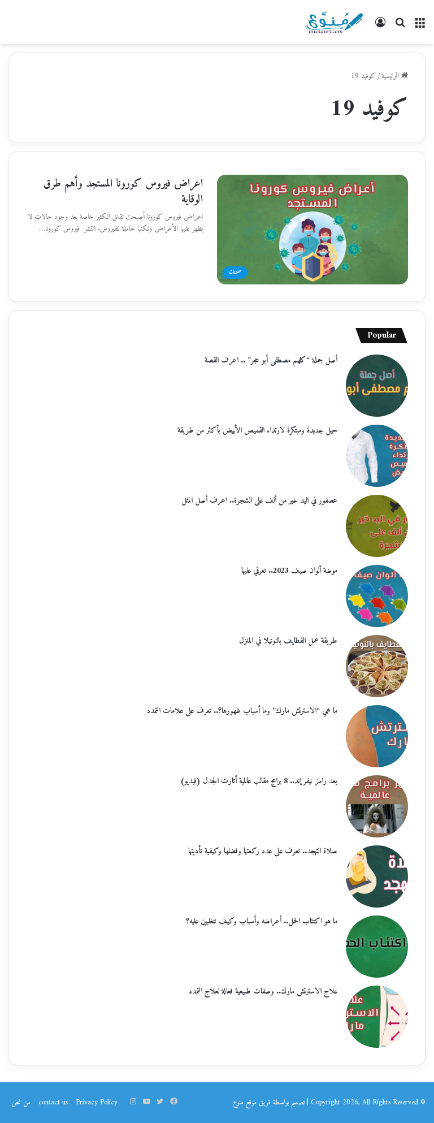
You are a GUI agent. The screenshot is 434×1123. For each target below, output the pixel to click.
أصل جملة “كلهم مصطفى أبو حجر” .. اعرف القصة (271, 360)
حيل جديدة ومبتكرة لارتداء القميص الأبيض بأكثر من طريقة (257, 431)
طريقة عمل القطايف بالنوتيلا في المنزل (288, 641)
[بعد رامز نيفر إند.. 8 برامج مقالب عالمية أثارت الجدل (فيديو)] (377, 806)
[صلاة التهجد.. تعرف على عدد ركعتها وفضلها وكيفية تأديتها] (377, 876)
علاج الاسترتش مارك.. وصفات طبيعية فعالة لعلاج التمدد (263, 991)
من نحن (21, 1102)
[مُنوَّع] (334, 22)
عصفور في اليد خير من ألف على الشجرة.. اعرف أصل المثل (259, 501)
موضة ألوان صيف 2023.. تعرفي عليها (289, 571)
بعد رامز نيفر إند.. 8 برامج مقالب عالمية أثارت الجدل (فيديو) (258, 781)
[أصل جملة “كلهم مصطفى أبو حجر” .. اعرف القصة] (377, 386)
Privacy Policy (97, 1102)
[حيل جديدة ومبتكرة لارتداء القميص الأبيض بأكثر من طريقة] (377, 456)
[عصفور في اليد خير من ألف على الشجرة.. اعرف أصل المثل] (377, 526)
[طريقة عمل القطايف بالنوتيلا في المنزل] (377, 666)
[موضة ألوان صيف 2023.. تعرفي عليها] (377, 596)
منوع (238, 1102)
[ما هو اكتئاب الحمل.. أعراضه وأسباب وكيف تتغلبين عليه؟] (377, 946)
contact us (53, 1102)
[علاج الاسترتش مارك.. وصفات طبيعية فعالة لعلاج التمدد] (377, 1017)
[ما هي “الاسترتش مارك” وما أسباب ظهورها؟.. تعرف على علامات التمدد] (377, 736)
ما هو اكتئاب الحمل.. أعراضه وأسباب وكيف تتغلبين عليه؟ (261, 921)
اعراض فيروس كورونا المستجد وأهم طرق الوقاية (123, 192)
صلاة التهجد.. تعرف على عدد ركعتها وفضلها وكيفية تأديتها (262, 851)
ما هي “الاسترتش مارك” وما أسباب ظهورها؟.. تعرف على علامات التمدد (242, 711)
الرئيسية (391, 76)
